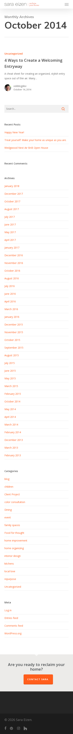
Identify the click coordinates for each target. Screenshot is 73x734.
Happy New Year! (14, 132)
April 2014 (10, 417)
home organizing (14, 548)
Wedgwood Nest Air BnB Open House (26, 147)
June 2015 (10, 370)
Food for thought (14, 532)
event (7, 517)
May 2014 (10, 409)
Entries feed (11, 618)
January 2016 (11, 317)
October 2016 (12, 270)
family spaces (12, 525)
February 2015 (12, 393)
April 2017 (10, 240)
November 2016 (13, 263)
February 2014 (12, 432)
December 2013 (13, 440)
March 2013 (11, 447)
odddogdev (19, 86)
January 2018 (11, 186)
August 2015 (11, 355)
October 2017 (12, 201)
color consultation (14, 502)
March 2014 (11, 424)
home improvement (15, 540)
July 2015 (9, 363)
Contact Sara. (38, 679)
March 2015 (11, 386)
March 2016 (11, 309)
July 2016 (9, 286)
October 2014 (12, 401)
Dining (8, 509)
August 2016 (11, 278)
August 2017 (11, 209)
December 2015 (13, 324)
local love (9, 571)
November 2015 (13, 332)
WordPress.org (12, 633)
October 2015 (12, 340)
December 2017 (13, 193)
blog (6, 479)
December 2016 (13, 255)
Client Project (12, 494)
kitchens (9, 563)
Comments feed (13, 625)
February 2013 (12, 455)
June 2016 (10, 293)
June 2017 (10, 224)
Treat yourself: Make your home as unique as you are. (35, 140)
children (8, 486)
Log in (8, 610)
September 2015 (13, 347)
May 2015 (10, 378)
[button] (67, 4)
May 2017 (10, 232)
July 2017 (9, 216)
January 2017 (11, 247)
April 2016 (10, 301)
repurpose (10, 579)
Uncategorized (13, 53)
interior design (12, 556)
